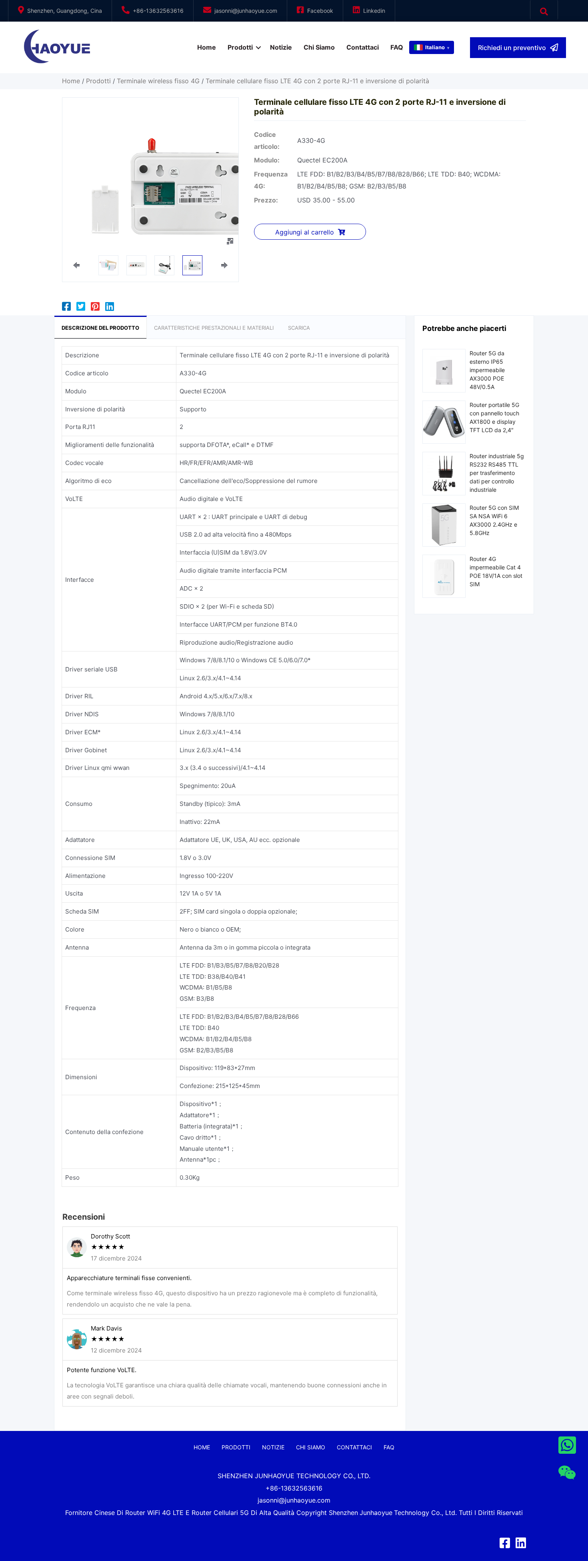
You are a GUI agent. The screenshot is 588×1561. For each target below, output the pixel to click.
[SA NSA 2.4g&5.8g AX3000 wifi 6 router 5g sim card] (444, 524)
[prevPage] (76, 265)
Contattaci (362, 47)
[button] (518, 47)
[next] (218, 190)
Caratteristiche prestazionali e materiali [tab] (214, 328)
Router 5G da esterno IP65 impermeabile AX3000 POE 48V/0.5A (487, 370)
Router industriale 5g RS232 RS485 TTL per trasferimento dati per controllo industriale (497, 473)
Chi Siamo (319, 47)
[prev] (82, 190)
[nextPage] (224, 265)
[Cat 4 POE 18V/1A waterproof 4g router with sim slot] (444, 575)
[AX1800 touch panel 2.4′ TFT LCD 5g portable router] (444, 421)
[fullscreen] (230, 241)
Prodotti (240, 47)
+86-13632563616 (158, 10)
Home (206, 47)
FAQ (396, 47)
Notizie (281, 47)
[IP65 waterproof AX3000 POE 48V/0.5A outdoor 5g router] (444, 370)
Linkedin (374, 10)
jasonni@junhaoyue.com (245, 10)
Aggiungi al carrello (304, 232)
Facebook (320, 10)
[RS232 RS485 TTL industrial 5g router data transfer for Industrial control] (444, 472)
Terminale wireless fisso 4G (158, 81)
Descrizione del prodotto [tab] (100, 328)
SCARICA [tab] (299, 328)
